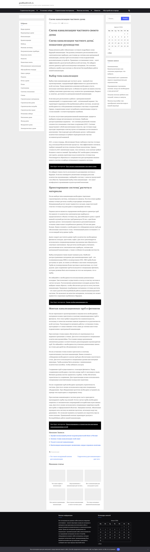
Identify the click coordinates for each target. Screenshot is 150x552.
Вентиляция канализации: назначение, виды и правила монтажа (76, 445)
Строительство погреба (29, 106)
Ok (118, 549)
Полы (23, 84)
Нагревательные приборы (30, 51)
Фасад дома (25, 121)
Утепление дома (26, 117)
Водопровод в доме (27, 33)
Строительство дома (27, 10)
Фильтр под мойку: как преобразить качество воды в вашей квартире (118, 103)
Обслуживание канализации (31, 66)
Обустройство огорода (111, 10)
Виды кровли (25, 29)
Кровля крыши (26, 40)
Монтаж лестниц (83, 10)
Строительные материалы (64, 10)
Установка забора (46, 10)
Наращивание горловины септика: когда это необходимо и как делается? (118, 88)
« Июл (110, 53)
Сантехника (25, 88)
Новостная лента (27, 62)
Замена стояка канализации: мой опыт (65, 439)
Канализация (55, 452)
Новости (97, 10)
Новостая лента (26, 55)
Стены (23, 95)
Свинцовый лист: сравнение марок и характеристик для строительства (118, 80)
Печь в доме (25, 81)
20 (118, 43)
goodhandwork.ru (26, 3)
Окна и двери (25, 73)
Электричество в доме (28, 128)
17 (109, 43)
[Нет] (148, 549)
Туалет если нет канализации (62, 442)
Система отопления (27, 91)
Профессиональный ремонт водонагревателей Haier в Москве (74, 436)
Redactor (65, 23)
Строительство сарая (28, 110)
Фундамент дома (27, 125)
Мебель (23, 44)
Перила (23, 77)
